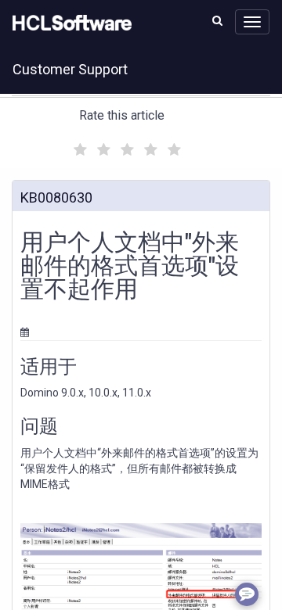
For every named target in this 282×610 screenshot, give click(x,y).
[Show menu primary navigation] (252, 21)
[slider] (125, 147)
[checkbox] (78, 145)
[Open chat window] (246, 594)
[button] (217, 20)
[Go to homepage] (69, 23)
